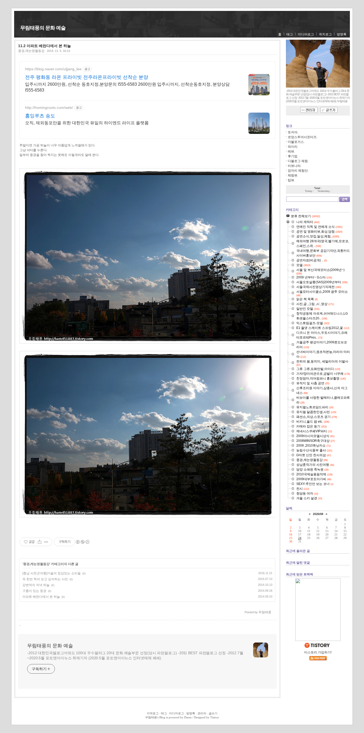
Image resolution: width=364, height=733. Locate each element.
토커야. (293, 132)
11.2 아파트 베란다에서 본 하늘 (44, 46)
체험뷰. (293, 175)
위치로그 (325, 34)
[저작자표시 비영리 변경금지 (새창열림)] (82, 542)
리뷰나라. (294, 166)
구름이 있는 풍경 (34, 591)
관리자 (201, 713)
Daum (188, 717)
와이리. (293, 147)
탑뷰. (291, 180)
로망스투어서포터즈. (302, 137)
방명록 (341, 34)
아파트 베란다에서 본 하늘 (41, 597)
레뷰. (291, 151)
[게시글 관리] (46, 542)
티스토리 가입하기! (317, 652)
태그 (289, 34)
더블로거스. (296, 142)
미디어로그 (306, 34)
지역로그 (153, 713)
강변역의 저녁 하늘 (36, 585)
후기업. (293, 156)
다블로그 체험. (298, 161)
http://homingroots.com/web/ (49, 107)
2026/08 (318, 514)
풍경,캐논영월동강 (31, 51)
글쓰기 (213, 713)
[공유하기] (39, 542)
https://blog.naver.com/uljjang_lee (53, 69)
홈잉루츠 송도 (40, 115)
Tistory (214, 717)
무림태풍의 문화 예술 (43, 28)
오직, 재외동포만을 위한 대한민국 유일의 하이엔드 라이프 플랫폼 (87, 123)
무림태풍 (151, 717)
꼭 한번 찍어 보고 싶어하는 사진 (45, 579)
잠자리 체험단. (298, 170)
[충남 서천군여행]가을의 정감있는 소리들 (51, 573)
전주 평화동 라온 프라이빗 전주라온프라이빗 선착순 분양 (86, 77)
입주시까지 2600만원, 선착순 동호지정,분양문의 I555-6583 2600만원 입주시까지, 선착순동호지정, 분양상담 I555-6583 (127, 87)
